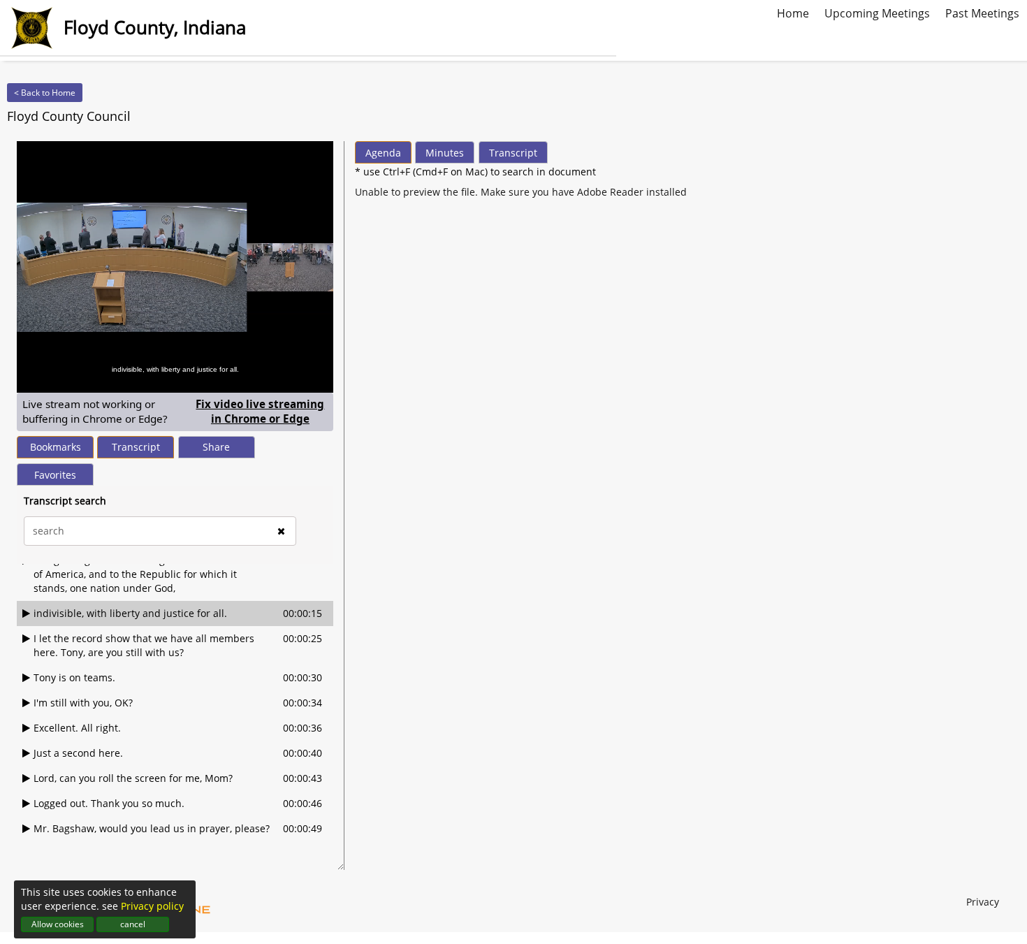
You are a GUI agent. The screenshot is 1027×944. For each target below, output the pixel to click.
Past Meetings (982, 12)
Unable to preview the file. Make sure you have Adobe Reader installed (521, 191)
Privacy (982, 901)
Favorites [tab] (55, 474)
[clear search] (281, 531)
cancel (132, 924)
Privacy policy (152, 906)
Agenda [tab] (383, 152)
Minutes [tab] (444, 152)
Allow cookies (57, 924)
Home (793, 12)
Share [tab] (216, 446)
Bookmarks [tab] (55, 446)
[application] (175, 267)
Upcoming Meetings (877, 12)
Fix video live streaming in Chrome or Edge (262, 411)
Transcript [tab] (136, 446)
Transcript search (65, 500)
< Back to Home (44, 93)
